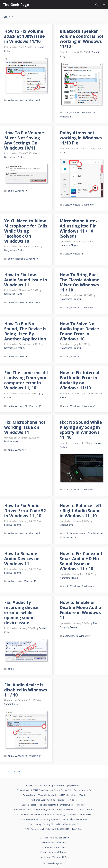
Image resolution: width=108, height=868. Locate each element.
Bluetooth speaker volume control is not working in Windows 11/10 (82, 38)
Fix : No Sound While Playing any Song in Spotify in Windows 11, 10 (81, 429)
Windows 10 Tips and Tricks (54, 847)
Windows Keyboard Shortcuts (54, 852)
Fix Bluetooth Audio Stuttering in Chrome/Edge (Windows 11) (54, 785)
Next (21, 771)
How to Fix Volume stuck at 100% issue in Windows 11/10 (24, 36)
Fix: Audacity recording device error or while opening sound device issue (21, 612)
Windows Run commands (54, 842)
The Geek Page (16, 4)
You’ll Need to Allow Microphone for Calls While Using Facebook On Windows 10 (25, 231)
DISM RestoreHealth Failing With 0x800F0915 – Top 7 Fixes (54, 828)
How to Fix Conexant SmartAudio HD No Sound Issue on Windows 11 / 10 (81, 561)
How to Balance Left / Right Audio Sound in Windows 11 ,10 (81, 511)
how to (74, 533)
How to (82, 533)
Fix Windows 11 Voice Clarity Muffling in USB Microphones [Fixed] (54, 795)
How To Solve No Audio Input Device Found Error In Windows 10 (79, 331)
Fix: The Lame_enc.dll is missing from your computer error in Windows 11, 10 (26, 380)
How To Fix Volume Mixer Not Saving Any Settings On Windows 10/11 (24, 140)
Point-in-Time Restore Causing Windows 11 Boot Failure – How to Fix (54, 819)
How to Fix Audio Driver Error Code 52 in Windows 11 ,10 (25, 511)
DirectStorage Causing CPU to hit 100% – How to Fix (54, 824)
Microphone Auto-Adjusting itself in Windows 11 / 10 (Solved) (78, 228)
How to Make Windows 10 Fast (54, 857)
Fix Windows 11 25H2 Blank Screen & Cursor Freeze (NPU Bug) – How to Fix (54, 790)
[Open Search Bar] (96, 4)
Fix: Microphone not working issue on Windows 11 (24, 427)
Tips (89, 533)
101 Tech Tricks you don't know (54, 837)
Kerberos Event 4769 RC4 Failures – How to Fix (54, 799)
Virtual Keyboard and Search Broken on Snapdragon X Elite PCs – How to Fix (54, 814)
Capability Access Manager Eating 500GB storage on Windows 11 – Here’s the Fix (54, 809)
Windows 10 (21, 100)
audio (11, 100)
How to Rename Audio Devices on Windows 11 (22, 559)
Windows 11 (35, 100)
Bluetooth (75, 112)
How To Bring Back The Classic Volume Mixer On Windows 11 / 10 (79, 282)
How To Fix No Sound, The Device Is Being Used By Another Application (25, 331)
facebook (20, 258)
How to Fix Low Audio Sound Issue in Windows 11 (25, 280)
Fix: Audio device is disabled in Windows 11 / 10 (25, 690)
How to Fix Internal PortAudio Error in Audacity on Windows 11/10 (79, 380)
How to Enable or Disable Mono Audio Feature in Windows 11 (80, 609)
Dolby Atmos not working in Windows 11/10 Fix (81, 138)
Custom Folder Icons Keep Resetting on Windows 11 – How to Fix (54, 804)
